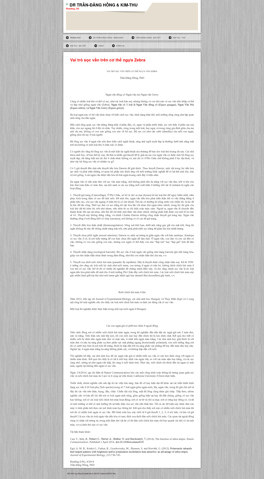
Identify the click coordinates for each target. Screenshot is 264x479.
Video (101, 46)
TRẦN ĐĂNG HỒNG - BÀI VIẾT (148, 37)
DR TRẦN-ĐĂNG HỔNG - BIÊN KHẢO (108, 37)
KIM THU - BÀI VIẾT (78, 46)
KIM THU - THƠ (179, 37)
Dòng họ (120, 46)
